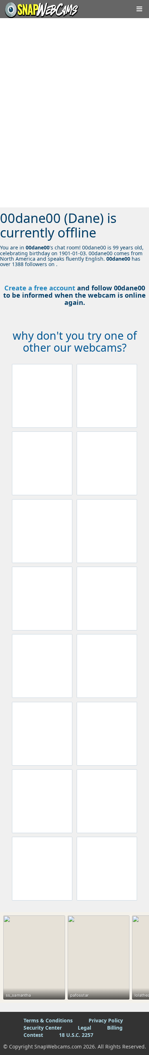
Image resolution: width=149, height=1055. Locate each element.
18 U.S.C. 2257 (76, 1034)
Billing (115, 1027)
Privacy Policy (106, 1020)
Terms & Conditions (48, 1020)
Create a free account (39, 288)
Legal (84, 1027)
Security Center (43, 1027)
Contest (33, 1034)
